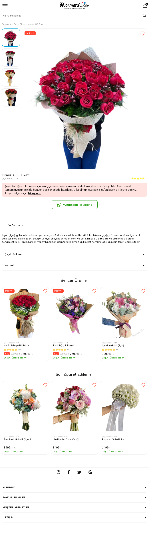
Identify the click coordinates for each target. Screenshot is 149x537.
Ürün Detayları (14, 225)
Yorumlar (11, 265)
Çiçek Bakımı (13, 254)
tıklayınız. (34, 193)
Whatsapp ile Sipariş (77, 204)
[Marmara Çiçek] (74, 6)
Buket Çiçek (19, 24)
